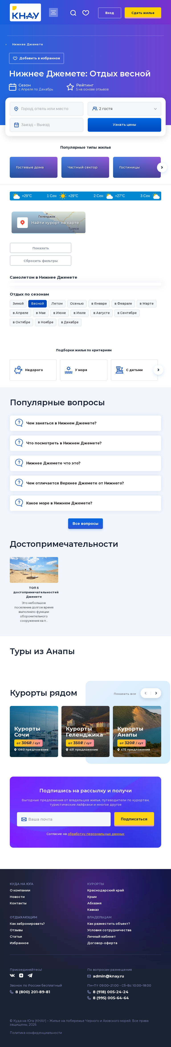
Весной (37, 304)
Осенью (77, 304)
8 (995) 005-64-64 (111, 998)
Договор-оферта (102, 943)
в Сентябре (127, 313)
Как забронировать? (27, 924)
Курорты (95, 883)
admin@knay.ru (108, 976)
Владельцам (99, 917)
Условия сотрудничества (109, 930)
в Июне (59, 313)
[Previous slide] (9, 167)
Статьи (16, 937)
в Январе (99, 304)
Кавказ (93, 910)
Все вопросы (85, 524)
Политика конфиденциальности (36, 1033)
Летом (57, 304)
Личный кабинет (101, 937)
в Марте (147, 304)
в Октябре (21, 322)
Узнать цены (124, 124)
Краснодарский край (105, 890)
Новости (17, 897)
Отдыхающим (23, 917)
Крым (92, 897)
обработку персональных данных (96, 834)
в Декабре (70, 322)
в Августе (101, 313)
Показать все (125, 693)
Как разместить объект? (108, 924)
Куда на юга (21, 883)
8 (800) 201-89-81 (32, 992)
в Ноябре (45, 322)
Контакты (18, 903)
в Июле (79, 313)
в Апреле (20, 313)
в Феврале (123, 304)
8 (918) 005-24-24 (110, 992)
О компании (20, 890)
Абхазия (94, 903)
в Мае (41, 313)
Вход (109, 13)
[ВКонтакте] (12, 975)
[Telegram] (30, 975)
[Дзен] (21, 975)
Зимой (18, 304)
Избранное (19, 943)
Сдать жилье (143, 13)
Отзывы (16, 930)
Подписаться (134, 819)
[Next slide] (162, 167)
